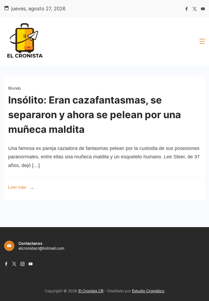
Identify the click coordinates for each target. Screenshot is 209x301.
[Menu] (202, 41)
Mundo (14, 88)
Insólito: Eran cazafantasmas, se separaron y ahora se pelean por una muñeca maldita (94, 114)
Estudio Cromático (148, 291)
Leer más (17, 187)
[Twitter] (195, 9)
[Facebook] (187, 9)
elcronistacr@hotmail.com (41, 248)
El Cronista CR (90, 291)
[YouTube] (203, 9)
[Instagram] (22, 264)
